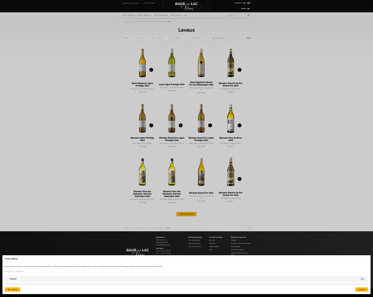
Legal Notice (19, 271)
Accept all (361, 289)
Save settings (12, 289)
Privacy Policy (9, 271)
